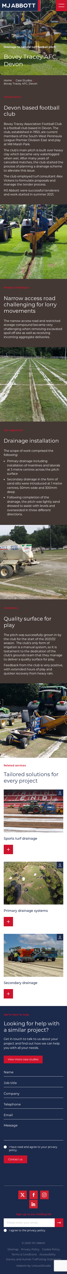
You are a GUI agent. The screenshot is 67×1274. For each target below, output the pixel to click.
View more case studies (23, 1059)
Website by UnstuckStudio (33, 1265)
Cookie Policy (51, 1249)
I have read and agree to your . (33, 1148)
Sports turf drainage (20, 839)
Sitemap (12, 1249)
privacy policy (36, 1230)
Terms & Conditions (24, 1254)
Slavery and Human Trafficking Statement (33, 1259)
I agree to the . (28, 1230)
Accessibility (47, 1254)
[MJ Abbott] (20, 5)
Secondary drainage (20, 983)
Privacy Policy (30, 1249)
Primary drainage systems (26, 911)
